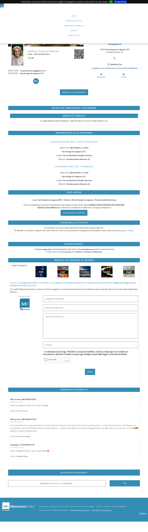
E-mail (123, 77)
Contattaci (74, 34)
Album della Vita (74, 19)
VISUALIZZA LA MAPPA (74, 213)
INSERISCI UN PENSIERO (74, 92)
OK (111, 1)
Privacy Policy (120, 1)
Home (74, 14)
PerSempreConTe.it (80, 510)
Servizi (74, 29)
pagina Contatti (127, 230)
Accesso (142, 513)
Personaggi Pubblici (74, 24)
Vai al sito (101, 77)
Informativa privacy (102, 510)
